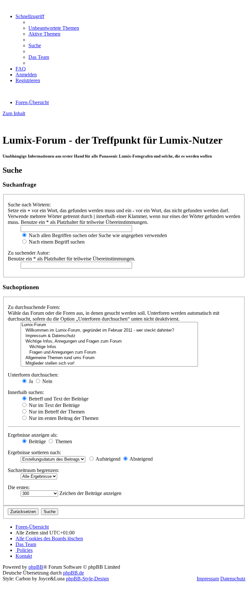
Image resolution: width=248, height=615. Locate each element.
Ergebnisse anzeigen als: (32, 435)
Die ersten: (19, 487)
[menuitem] (53, 28)
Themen (63, 441)
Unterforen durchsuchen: (33, 375)
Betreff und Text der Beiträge (57, 398)
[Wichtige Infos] (109, 347)
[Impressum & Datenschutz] (109, 336)
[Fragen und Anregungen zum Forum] (109, 352)
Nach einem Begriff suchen (56, 242)
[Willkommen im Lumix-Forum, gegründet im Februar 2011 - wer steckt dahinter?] (109, 330)
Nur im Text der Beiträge (53, 405)
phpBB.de (73, 573)
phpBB (35, 567)
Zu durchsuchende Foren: (34, 307)
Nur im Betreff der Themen (56, 411)
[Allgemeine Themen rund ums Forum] (109, 358)
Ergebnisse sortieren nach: (34, 452)
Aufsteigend (107, 459)
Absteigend (141, 459)
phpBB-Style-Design (87, 578)
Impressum (208, 578)
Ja (30, 381)
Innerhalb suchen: (26, 392)
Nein (46, 381)
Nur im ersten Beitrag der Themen (62, 418)
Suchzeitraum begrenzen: (33, 470)
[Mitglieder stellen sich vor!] (109, 363)
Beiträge (36, 441)
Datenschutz (232, 578)
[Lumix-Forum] (109, 325)
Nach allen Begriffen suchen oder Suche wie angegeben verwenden (97, 235)
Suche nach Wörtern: (29, 204)
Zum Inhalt (14, 113)
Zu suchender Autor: (29, 253)
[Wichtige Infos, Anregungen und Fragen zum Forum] (109, 341)
